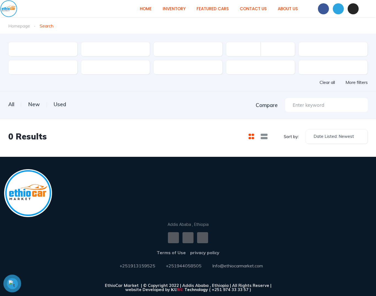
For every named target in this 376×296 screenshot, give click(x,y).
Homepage (19, 26)
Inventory (174, 9)
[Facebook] (323, 8)
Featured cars (213, 9)
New (34, 104)
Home (146, 9)
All (11, 104)
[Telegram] (338, 8)
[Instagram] (353, 8)
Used (60, 104)
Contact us (253, 9)
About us (288, 9)
